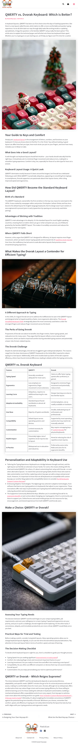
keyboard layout (19, 139)
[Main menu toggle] (74, 4)
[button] (63, 4)
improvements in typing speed (46, 657)
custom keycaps (58, 430)
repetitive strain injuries (63, 240)
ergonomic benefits (14, 496)
